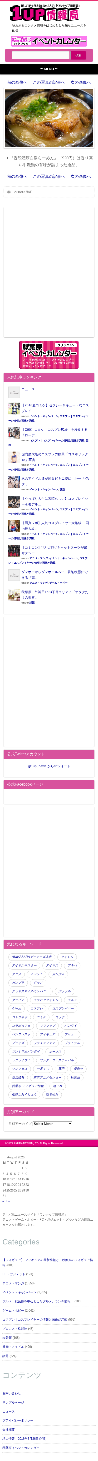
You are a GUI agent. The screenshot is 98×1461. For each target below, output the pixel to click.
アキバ (72, 965)
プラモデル (72, 1043)
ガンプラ (18, 982)
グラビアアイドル (46, 1000)
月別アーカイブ (20, 1124)
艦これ (57, 1086)
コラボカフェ (21, 1025)
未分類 (7, 1337)
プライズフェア (44, 1043)
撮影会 (78, 1068)
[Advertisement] (49, 275)
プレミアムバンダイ (26, 1051)
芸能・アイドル (13, 1346)
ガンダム (58, 974)
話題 (62, 489)
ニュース (28, 389)
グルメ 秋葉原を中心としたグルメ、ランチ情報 (38, 1301)
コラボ (59, 1017)
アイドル (67, 957)
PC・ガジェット (13, 1274)
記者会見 (52, 1094)
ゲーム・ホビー (58, 582)
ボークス (55, 1051)
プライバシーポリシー (17, 1420)
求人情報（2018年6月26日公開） (25, 1438)
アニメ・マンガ (38, 558)
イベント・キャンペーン (43, 416)
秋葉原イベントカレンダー (20, 1448)
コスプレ (36, 1008)
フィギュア (47, 1034)
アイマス (52, 965)
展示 (61, 1068)
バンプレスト (21, 1034)
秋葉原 (75, 1077)
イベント (36, 974)
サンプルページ (13, 1402)
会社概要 (8, 1429)
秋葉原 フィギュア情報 (28, 1086)
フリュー (70, 1034)
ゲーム (16, 1008)
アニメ (16, 974)
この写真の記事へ (49, 82)
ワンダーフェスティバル (57, 1060)
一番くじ (43, 1068)
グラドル (64, 991)
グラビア (18, 1000)
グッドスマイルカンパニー (30, 991)
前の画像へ (17, 82)
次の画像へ (81, 82)
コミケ (41, 1017)
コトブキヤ (19, 1017)
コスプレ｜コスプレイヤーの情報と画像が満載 (56, 440)
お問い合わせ (11, 1393)
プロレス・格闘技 (14, 1329)
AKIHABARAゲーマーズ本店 (32, 957)
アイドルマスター (24, 965)
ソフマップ (47, 1025)
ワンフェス (19, 1068)
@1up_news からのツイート (49, 766)
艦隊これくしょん (24, 1094)
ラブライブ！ (21, 1060)
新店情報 (18, 1077)
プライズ (18, 1043)
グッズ (38, 982)
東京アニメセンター (47, 1077)
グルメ (72, 1000)
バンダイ (70, 1025)
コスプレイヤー (63, 1008)
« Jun (6, 1201)
